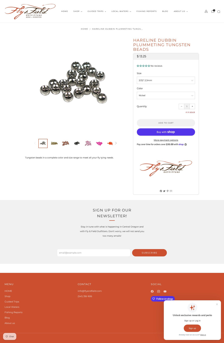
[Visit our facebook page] (154, 291)
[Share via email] (171, 191)
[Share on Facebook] (161, 191)
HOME (64, 11)
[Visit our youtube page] (167, 291)
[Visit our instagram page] (160, 291)
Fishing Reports (147, 11)
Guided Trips (96, 11)
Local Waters (120, 11)
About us (179, 11)
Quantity (142, 106)
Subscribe (149, 252)
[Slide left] (34, 143)
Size (139, 73)
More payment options (166, 140)
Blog (165, 11)
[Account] (206, 11)
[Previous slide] (31, 86)
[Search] (218, 12)
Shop (76, 11)
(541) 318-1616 (85, 296)
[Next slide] (120, 86)
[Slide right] (115, 143)
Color (140, 88)
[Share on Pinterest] (167, 191)
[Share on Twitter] (164, 191)
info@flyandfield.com (90, 290)
